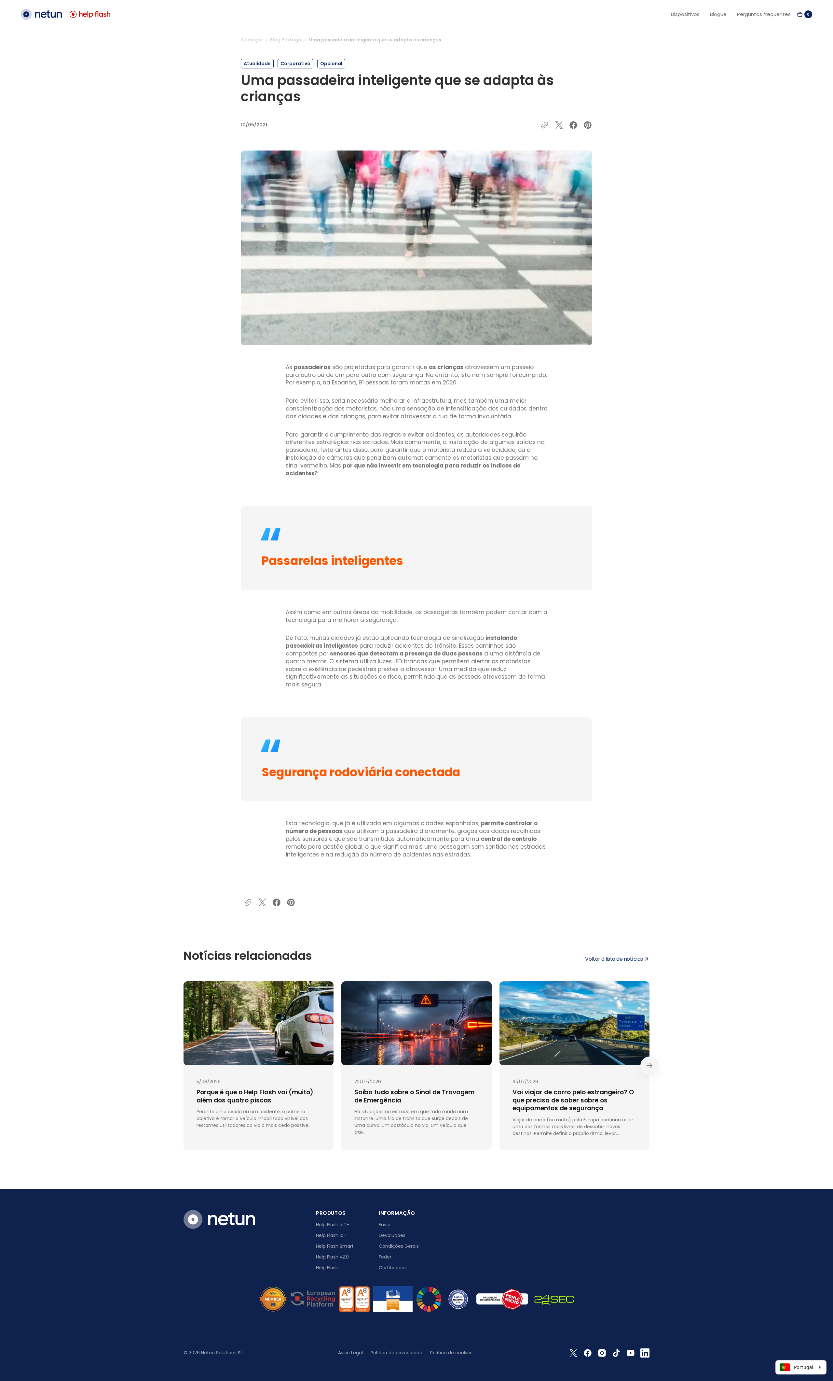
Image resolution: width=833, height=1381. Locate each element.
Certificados (393, 1267)
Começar (252, 39)
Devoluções (392, 1235)
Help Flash (327, 1267)
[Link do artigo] (259, 1065)
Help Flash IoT (331, 1235)
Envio (384, 1224)
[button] (804, 14)
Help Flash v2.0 (332, 1257)
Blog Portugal (286, 39)
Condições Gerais (399, 1246)
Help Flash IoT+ (332, 1224)
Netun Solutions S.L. (222, 1352)
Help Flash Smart (335, 1246)
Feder (385, 1257)
